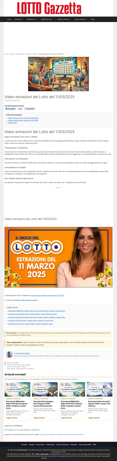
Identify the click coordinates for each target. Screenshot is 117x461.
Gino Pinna (25, 353)
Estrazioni (18, 19)
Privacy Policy (40, 444)
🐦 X (20, 109)
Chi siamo (24, 444)
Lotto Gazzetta (91, 8)
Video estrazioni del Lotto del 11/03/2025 (23, 118)
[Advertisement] (58, 39)
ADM (94, 444)
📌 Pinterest (29, 109)
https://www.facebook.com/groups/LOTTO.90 (47, 295)
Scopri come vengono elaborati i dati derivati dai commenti (61, 434)
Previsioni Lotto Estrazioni (17, 54)
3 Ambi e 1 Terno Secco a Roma (16, 366)
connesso (17, 430)
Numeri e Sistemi (63, 19)
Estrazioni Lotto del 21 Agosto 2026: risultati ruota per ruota (30, 324)
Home (9, 19)
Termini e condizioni (62, 444)
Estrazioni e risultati (31, 54)
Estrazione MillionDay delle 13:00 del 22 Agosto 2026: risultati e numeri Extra (36, 311)
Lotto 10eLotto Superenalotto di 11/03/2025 (20, 368)
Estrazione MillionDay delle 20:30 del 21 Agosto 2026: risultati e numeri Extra (36, 317)
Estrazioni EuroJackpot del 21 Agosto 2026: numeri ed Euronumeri (32, 314)
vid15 (8, 365)
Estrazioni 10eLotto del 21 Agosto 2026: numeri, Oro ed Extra (30, 320)
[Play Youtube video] (58, 257)
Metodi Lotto (31, 19)
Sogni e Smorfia (80, 19)
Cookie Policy (50, 444)
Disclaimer (74, 444)
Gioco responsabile (85, 444)
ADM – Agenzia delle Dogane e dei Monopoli (61, 458)
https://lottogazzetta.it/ (29, 300)
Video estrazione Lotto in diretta (20, 365)
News (93, 19)
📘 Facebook (10, 109)
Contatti (31, 444)
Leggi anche (12, 123)
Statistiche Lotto (46, 19)
